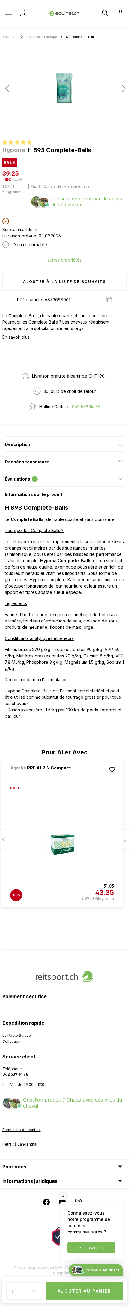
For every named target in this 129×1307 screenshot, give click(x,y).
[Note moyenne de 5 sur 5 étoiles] (19, 143)
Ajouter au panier (84, 1290)
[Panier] (118, 13)
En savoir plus (16, 337)
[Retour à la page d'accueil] (65, 13)
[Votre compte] (23, 13)
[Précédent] (6, 88)
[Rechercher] (104, 13)
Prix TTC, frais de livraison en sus (60, 186)
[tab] (64, 444)
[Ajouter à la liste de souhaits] (112, 769)
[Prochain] (122, 88)
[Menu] (9, 13)
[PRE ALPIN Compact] (41, 776)
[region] (64, 90)
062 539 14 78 (86, 406)
